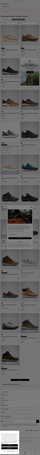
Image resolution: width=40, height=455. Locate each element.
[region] (9, 442)
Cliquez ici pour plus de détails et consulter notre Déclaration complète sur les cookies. (9, 442)
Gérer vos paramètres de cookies (9, 450)
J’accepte (9, 445)
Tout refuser (10, 448)
